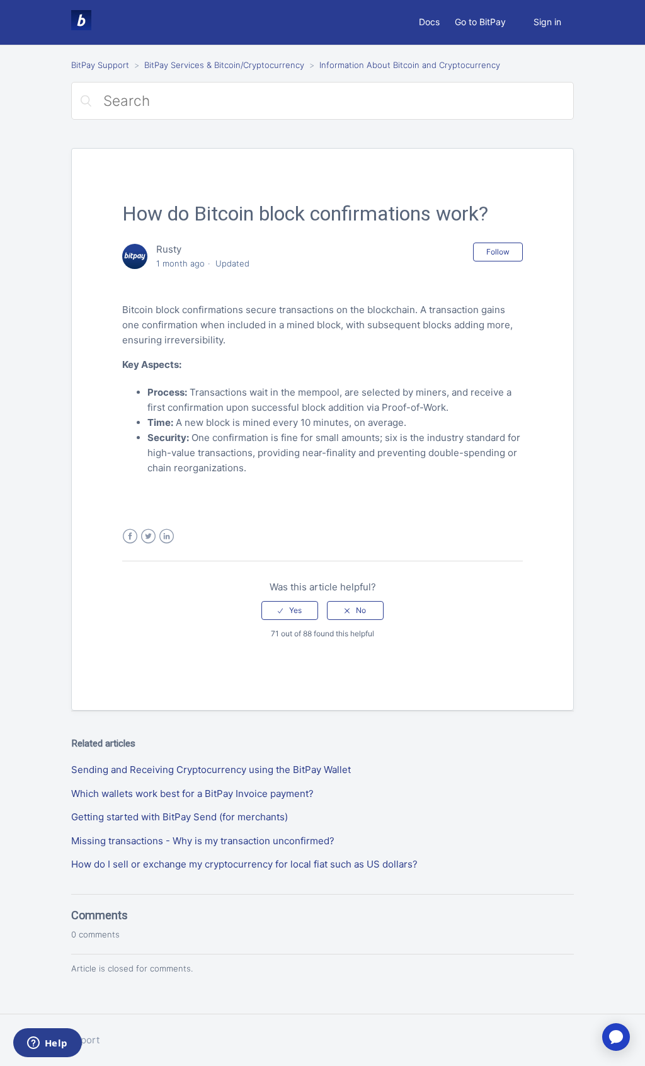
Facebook (130, 536)
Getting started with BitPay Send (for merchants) (179, 817)
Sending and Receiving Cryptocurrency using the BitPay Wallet (211, 770)
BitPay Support (100, 65)
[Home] (81, 27)
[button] (289, 610)
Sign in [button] (547, 21)
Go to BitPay (480, 21)
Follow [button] (498, 251)
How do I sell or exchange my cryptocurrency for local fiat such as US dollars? (244, 864)
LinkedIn (166, 536)
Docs (429, 21)
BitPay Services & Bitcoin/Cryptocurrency (224, 65)
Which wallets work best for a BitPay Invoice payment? (192, 794)
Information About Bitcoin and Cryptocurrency (409, 65)
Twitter (148, 536)
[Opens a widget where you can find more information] (47, 1044)
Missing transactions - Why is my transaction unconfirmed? (202, 841)
